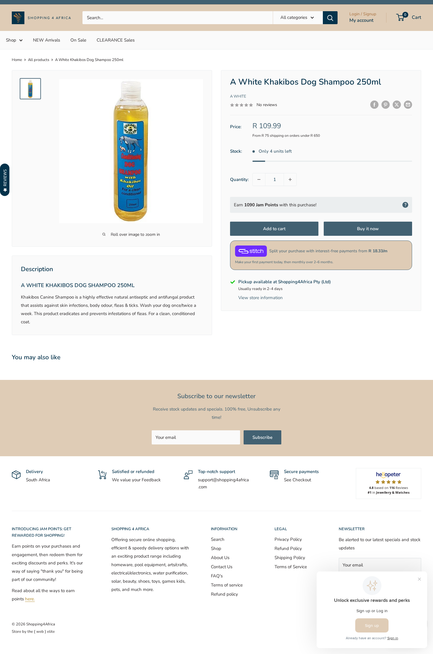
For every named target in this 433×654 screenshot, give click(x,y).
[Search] (330, 17)
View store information (260, 298)
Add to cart (274, 229)
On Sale (78, 40)
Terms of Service (291, 567)
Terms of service (227, 585)
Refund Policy (288, 548)
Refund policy (224, 594)
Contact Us (221, 567)
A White (238, 96)
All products (38, 59)
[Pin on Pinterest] (385, 104)
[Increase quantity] (290, 179)
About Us (220, 558)
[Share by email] (408, 104)
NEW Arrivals (46, 40)
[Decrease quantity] (259, 179)
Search (217, 539)
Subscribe (262, 437)
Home (17, 59)
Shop (11, 40)
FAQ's (217, 576)
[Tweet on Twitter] (397, 104)
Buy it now (368, 229)
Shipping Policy (290, 558)
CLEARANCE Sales (116, 40)
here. (30, 599)
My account (361, 20)
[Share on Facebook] (374, 104)
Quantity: (239, 179)
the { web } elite (41, 631)
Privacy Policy (288, 539)
